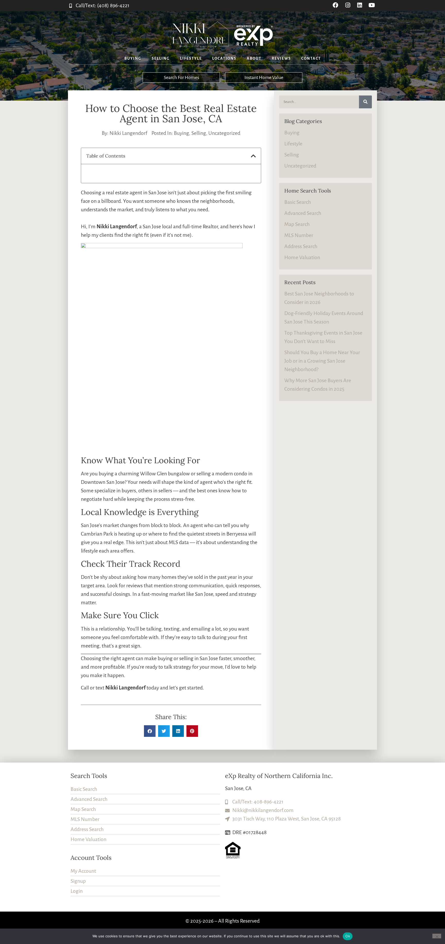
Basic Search (297, 202)
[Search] (365, 101)
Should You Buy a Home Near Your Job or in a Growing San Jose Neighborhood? (322, 360)
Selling (161, 58)
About (254, 58)
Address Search (300, 246)
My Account (83, 871)
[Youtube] (372, 5)
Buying (132, 58)
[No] (436, 936)
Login (77, 891)
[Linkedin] (360, 5)
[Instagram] (348, 5)
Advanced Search (302, 213)
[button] (253, 156)
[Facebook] (336, 5)
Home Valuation (302, 257)
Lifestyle (191, 58)
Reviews (281, 58)
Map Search (297, 224)
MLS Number (298, 235)
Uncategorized (224, 133)
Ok (347, 936)
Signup (78, 881)
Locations (224, 58)
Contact (311, 58)
